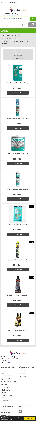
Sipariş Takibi (6, 387)
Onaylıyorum (29, 418)
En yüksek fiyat (18, 58)
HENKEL (5, 44)
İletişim (4, 384)
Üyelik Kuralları (6, 376)
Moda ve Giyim (7, 415)
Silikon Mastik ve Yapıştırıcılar (14, 41)
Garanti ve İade (7, 400)
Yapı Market (16, 36)
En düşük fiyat (18, 55)
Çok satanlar (18, 50)
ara (32, 18)
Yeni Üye (23, 371)
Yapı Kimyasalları (9, 38)
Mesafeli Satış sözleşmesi (6, 372)
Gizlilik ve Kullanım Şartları (7, 391)
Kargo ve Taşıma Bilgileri (7, 396)
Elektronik (5, 410)
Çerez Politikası (7, 379)
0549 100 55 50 (11, 16)
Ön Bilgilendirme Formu (9, 381)
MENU (4, 30)
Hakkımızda (23, 376)
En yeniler (18, 52)
